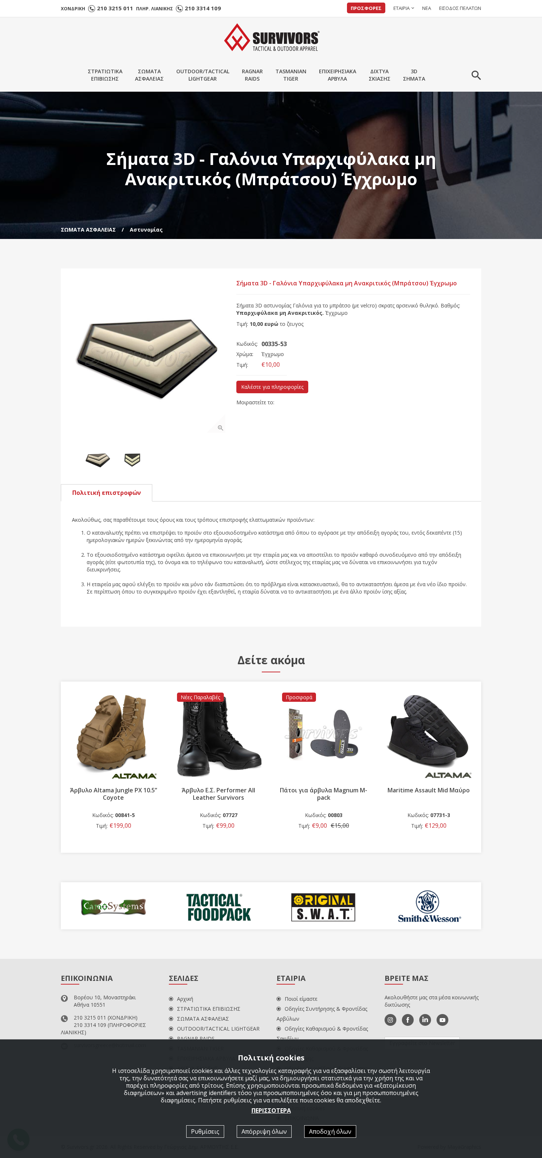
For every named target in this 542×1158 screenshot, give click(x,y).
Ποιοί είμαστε (301, 998)
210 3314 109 (203, 8)
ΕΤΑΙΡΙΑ (401, 8)
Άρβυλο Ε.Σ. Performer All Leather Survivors (113, 794)
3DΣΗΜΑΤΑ (414, 75)
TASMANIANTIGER (290, 75)
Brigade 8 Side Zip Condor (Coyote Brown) (428, 794)
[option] (148, 356)
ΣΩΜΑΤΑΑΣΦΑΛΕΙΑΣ (149, 75)
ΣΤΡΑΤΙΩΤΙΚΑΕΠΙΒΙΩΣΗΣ (105, 75)
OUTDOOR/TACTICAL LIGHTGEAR (218, 1028)
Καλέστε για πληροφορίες (272, 386)
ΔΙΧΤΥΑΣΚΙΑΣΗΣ (379, 75)
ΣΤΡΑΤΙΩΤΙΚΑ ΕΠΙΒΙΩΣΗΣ (208, 1008)
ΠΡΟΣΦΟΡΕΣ (366, 8)
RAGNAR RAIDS (196, 1038)
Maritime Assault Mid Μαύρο (323, 790)
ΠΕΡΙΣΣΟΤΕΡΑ (271, 1110)
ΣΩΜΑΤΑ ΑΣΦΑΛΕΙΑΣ (88, 229)
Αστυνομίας (146, 229)
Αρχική (185, 998)
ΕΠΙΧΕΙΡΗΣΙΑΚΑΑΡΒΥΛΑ (337, 75)
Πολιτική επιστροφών (106, 493)
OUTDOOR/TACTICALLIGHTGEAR (202, 75)
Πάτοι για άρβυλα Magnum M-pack (218, 794)
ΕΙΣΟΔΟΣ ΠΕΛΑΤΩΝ (460, 8)
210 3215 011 (115, 8)
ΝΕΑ (426, 8)
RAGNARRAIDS (252, 75)
